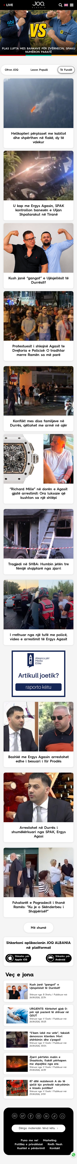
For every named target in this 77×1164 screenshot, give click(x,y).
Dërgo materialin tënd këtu (37, 1128)
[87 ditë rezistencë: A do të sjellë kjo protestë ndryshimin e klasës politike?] (17, 1088)
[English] (66, 5)
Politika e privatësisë (29, 1144)
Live (9, 5)
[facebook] (31, 1116)
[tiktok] (54, 1116)
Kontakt (55, 1148)
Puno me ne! (29, 1140)
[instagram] (38, 1116)
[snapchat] (62, 1116)
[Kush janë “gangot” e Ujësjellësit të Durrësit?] (17, 991)
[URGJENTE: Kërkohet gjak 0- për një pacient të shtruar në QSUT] (17, 1015)
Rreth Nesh (55, 1144)
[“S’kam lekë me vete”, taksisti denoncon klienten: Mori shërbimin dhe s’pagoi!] (17, 1040)
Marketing (49, 1140)
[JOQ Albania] (38, 5)
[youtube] (15, 1116)
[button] (24, 12)
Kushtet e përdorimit (31, 1148)
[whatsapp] (46, 1116)
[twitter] (23, 1116)
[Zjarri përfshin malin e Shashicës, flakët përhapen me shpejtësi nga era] (17, 1064)
